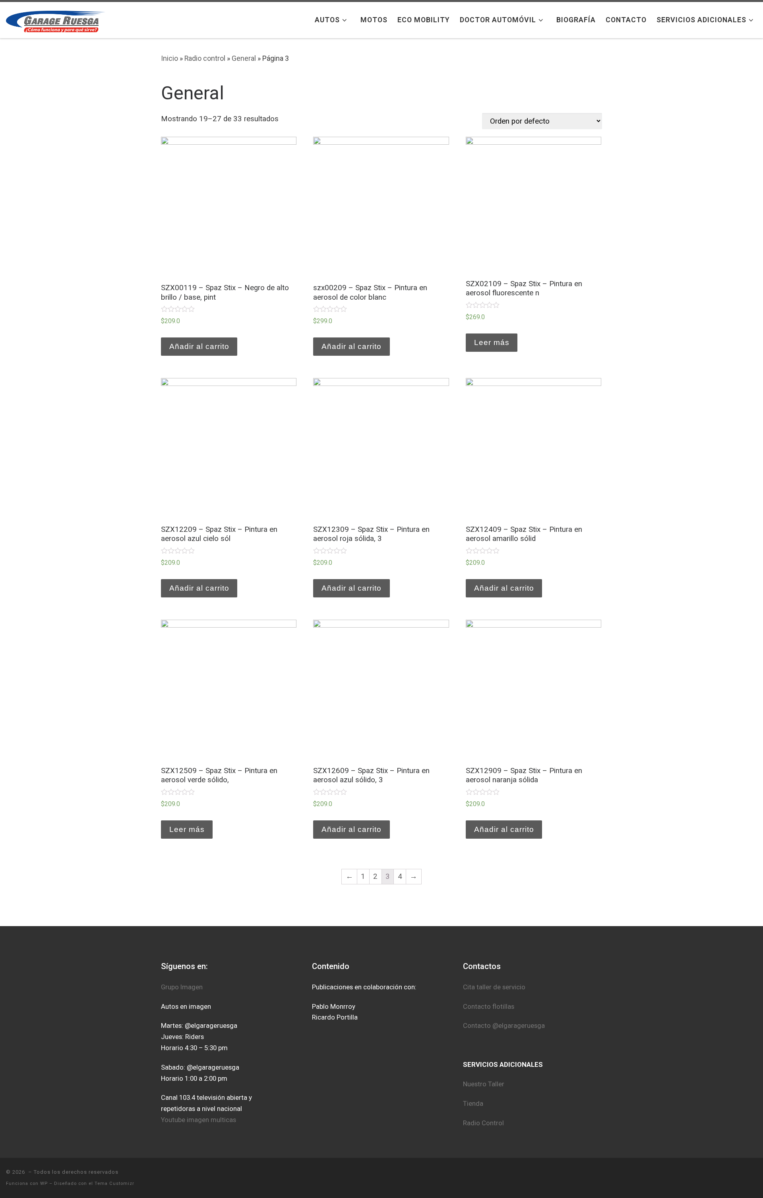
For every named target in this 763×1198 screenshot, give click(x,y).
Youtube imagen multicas (198, 1120)
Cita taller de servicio (495, 987)
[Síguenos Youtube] (740, 1177)
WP (44, 1183)
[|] (55, 20)
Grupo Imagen (182, 987)
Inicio (169, 58)
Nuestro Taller (483, 1084)
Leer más (491, 342)
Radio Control (483, 1123)
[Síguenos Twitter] (706, 1177)
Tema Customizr (114, 1183)
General (244, 58)
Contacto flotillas (488, 1006)
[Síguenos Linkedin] (727, 1177)
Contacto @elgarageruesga (504, 1025)
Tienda (473, 1103)
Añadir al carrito (199, 346)
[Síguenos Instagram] (692, 1177)
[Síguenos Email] (754, 1177)
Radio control (204, 58)
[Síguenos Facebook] (679, 1177)
